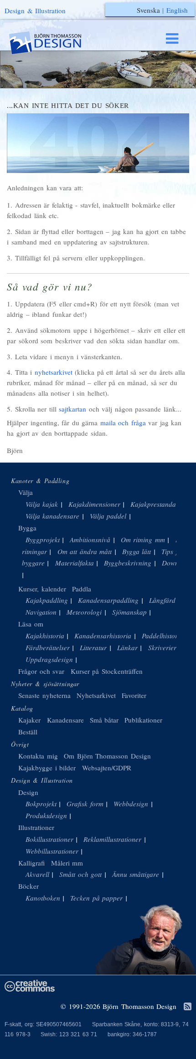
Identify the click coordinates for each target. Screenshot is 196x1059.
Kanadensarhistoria (102, 635)
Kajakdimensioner (94, 504)
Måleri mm (67, 862)
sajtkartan (72, 408)
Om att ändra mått (84, 551)
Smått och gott (80, 874)
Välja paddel (108, 515)
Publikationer (143, 719)
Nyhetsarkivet (96, 695)
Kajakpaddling (47, 600)
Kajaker (29, 719)
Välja (25, 492)
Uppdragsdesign (49, 659)
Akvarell (37, 874)
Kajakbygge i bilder (47, 767)
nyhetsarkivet (53, 372)
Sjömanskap (129, 611)
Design (28, 792)
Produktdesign (46, 815)
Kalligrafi (31, 862)
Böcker (28, 886)
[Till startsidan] (53, 43)
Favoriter (134, 695)
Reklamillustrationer (112, 839)
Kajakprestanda (153, 504)
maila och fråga (123, 422)
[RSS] (187, 1007)
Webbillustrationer (52, 850)
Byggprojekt (43, 539)
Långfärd (162, 600)
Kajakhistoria (45, 635)
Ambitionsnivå (90, 539)
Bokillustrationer (49, 839)
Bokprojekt (41, 803)
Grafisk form (85, 803)
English (177, 10)
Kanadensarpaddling (108, 600)
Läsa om (30, 623)
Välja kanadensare (53, 515)
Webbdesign (130, 803)
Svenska (148, 10)
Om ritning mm (143, 539)
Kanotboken (43, 897)
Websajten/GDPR (106, 767)
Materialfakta (74, 562)
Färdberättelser (48, 647)
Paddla (81, 588)
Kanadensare (65, 719)
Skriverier (162, 647)
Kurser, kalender (42, 588)
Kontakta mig (38, 755)
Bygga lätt (136, 551)
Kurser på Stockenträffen (107, 671)
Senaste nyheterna (44, 695)
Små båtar (104, 719)
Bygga (27, 527)
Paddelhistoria (162, 635)
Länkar (127, 647)
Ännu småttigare (136, 874)
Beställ (27, 731)
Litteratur (93, 647)
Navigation (41, 611)
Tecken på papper (96, 897)
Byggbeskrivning (127, 562)
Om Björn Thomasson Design (107, 755)
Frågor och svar (41, 671)
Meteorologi (84, 611)
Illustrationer (36, 827)
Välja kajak (42, 504)
